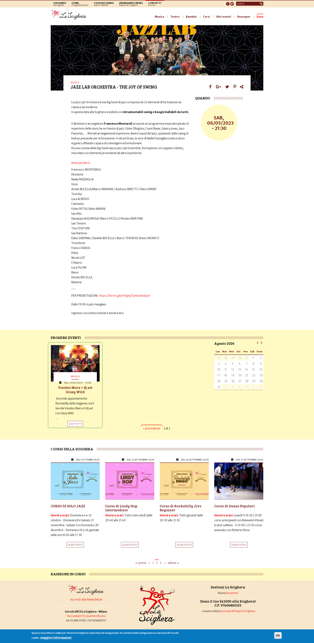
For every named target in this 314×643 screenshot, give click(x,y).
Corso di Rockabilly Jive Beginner (180, 507)
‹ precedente (151, 428)
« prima (140, 563)
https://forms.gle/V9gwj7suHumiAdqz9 (124, 295)
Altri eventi (223, 16)
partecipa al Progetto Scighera (237, 611)
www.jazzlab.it (80, 163)
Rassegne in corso (68, 573)
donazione (232, 593)
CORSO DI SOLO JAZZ (68, 505)
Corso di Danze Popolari (234, 505)
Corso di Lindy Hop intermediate (121, 507)
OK (278, 635)
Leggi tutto (75, 544)
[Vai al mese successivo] (261, 342)
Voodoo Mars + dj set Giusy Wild (75, 389)
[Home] (70, 15)
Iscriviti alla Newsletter (86, 599)
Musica (159, 16)
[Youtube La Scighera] (232, 3)
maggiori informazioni (55, 637)
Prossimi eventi (66, 337)
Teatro (175, 16)
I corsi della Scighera (72, 448)
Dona (260, 16)
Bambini (191, 16)
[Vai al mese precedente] (258, 342)
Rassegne (243, 16)
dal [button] (88, 459)
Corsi (206, 16)
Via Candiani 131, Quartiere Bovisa (86, 616)
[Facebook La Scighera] (228, 3)
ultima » (173, 563)
